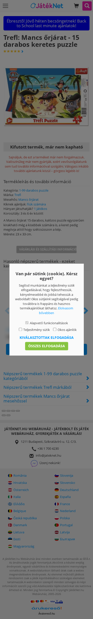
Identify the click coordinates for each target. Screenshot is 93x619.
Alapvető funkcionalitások (49, 323)
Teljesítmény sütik (36, 329)
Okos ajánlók (67, 329)
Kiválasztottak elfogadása (47, 337)
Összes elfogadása (46, 346)
